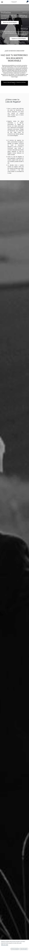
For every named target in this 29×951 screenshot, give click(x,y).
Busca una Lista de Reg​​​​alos (10, 22)
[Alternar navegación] (2, 2)
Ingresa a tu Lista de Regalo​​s (19, 38)
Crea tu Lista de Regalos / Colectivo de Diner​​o (14, 83)
